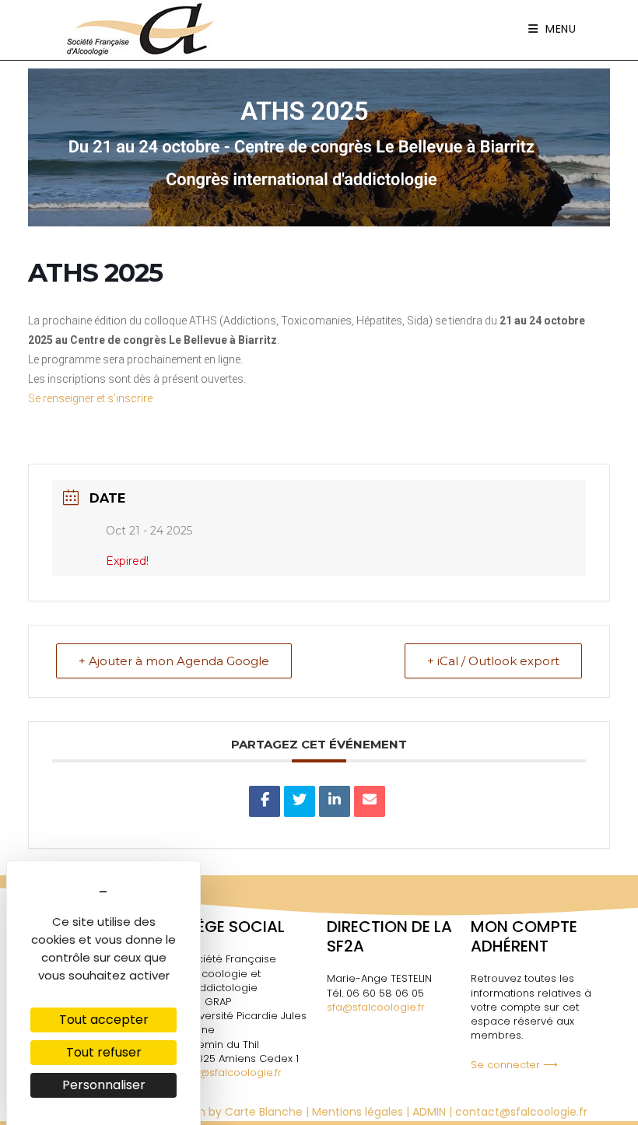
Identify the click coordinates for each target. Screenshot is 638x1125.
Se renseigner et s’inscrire (90, 398)
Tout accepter (104, 1020)
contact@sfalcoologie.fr (521, 1112)
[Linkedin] (334, 801)
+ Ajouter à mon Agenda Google (174, 661)
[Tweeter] (299, 801)
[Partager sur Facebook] (264, 801)
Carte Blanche (264, 1112)
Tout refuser (104, 1052)
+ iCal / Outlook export (493, 661)
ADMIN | (433, 1112)
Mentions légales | (362, 1112)
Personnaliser (103, 1085)
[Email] (369, 801)
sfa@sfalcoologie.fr (233, 1072)
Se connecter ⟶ (514, 1064)
